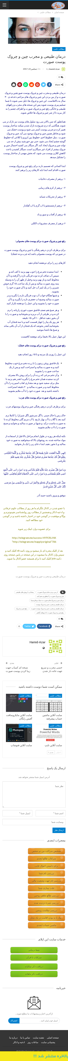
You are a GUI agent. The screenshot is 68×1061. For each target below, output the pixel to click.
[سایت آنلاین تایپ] (49, 733)
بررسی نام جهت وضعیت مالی (46, 881)
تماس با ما (25, 1037)
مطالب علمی (58, 49)
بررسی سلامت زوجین (46, 910)
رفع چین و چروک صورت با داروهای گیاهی (50, 613)
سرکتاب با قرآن (34, 957)
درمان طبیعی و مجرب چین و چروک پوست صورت (47, 609)
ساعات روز (33, 1042)
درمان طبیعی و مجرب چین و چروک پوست (50, 604)
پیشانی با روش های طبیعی (25, 592)
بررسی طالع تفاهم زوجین (46, 895)
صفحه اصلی (53, 1037)
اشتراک (13, 1020)
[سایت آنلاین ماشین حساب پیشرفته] (49, 703)
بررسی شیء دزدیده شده (46, 903)
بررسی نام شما (46, 873)
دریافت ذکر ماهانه (34, 974)
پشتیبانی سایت (48, 1042)
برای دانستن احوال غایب (46, 866)
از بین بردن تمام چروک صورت (47, 592)
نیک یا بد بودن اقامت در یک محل (46, 918)
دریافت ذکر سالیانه (34, 966)
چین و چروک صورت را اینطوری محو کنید (50, 596)
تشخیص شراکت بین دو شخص (46, 851)
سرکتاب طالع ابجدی (46, 858)
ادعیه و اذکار (19, 1042)
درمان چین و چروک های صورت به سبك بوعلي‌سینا (47, 600)
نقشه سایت (38, 1037)
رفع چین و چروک (21, 609)
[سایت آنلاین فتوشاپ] (19, 733)
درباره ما (13, 1037)
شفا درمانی (34, 950)
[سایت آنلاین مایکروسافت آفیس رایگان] (19, 703)
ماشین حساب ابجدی (46, 925)
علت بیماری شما (46, 888)
